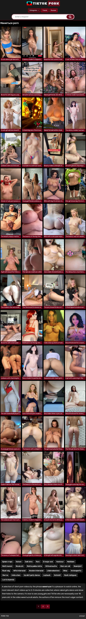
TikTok (45, 3)
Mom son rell (65, 566)
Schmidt (57, 575)
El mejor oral (48, 562)
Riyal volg (6, 571)
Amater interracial (36, 571)
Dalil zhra (28, 562)
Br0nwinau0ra (51, 566)
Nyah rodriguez (70, 575)
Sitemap (82, 616)
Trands (44, 10)
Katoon (19, 562)
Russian (53, 10)
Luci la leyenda (8, 580)
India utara (16, 575)
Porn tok (5, 616)
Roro (38, 562)
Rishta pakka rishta (34, 566)
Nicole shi (19, 566)
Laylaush (46, 575)
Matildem (70, 562)
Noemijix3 (77, 566)
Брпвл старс (7, 562)
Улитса (5, 575)
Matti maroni (7, 566)
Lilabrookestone (53, 571)
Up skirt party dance (32, 575)
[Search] (70, 17)
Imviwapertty (76, 571)
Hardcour (60, 562)
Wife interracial (19, 571)
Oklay (65, 571)
